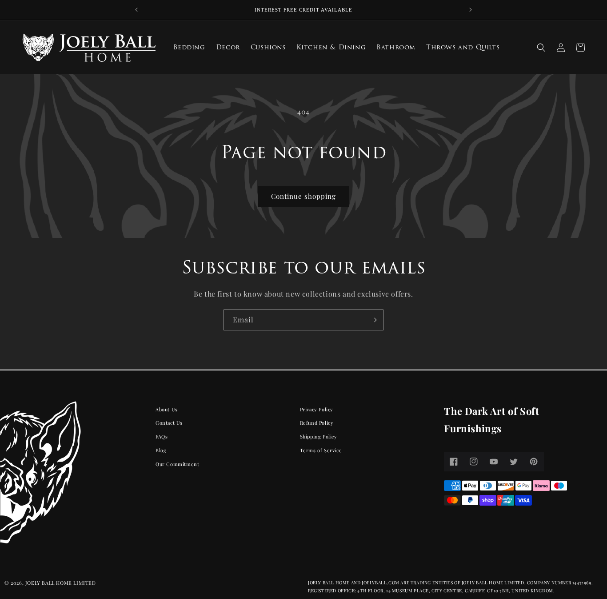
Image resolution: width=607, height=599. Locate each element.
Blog (161, 450)
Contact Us (169, 422)
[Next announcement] (470, 10)
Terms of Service (321, 450)
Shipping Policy (318, 436)
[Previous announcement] (136, 10)
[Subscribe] (373, 320)
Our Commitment (177, 464)
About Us (167, 409)
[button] (541, 47)
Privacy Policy (316, 409)
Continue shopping (303, 196)
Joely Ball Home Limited (60, 582)
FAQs (162, 436)
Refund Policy (317, 422)
